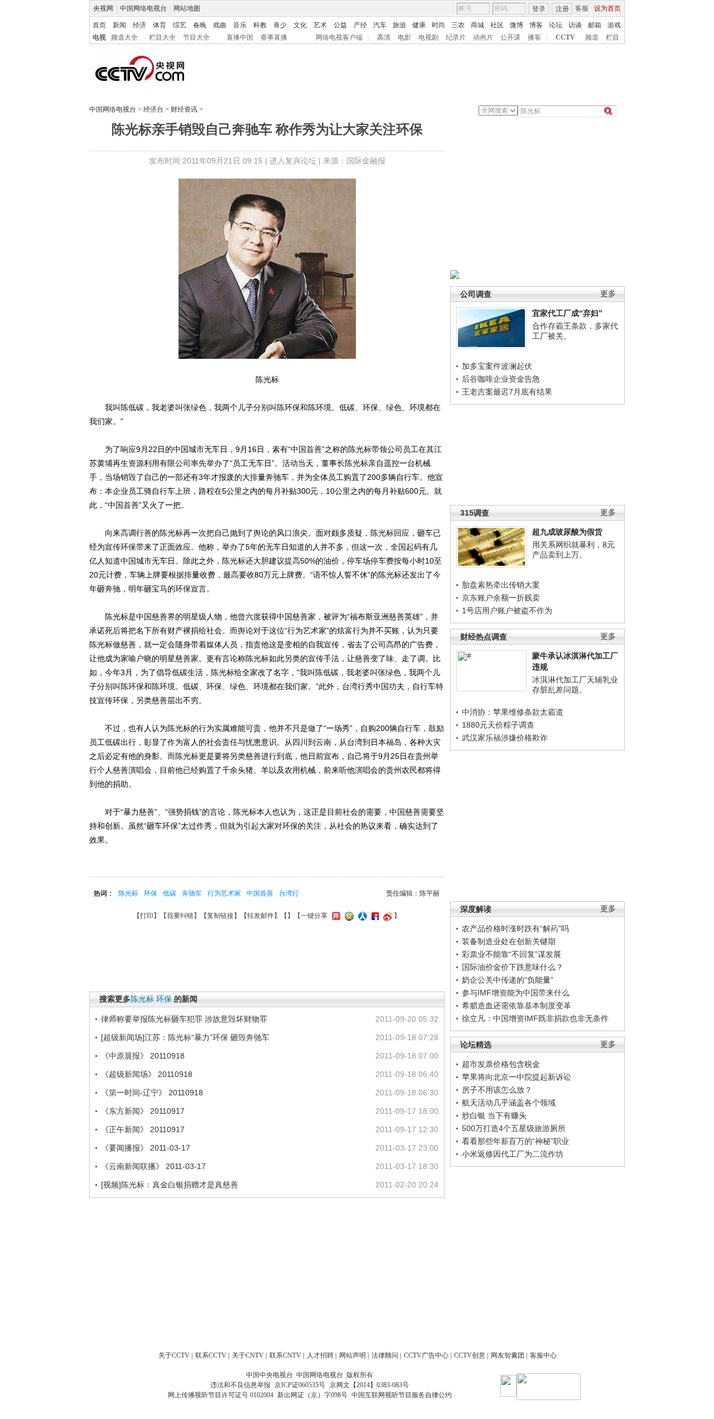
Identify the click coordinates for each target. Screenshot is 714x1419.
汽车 (380, 25)
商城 (477, 25)
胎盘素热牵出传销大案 (501, 584)
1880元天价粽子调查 (498, 724)
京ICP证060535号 (299, 1385)
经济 (139, 25)
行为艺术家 (224, 893)
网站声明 (352, 1355)
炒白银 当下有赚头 (494, 1115)
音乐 (240, 25)
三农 (458, 25)
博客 (536, 25)
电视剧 (428, 37)
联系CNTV (285, 1355)
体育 (159, 25)
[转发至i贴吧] (374, 916)
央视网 (103, 8)
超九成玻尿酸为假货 (567, 531)
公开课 (510, 37)
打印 (146, 916)
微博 (516, 25)
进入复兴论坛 (292, 160)
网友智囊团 (507, 1355)
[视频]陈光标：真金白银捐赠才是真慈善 (169, 1184)
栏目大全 (162, 37)
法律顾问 (385, 1355)
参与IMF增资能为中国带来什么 (516, 992)
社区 (497, 25)
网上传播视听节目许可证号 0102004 (220, 1395)
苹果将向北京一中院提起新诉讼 (516, 1076)
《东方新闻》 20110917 (143, 1111)
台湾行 (289, 893)
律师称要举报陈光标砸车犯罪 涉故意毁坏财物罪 (184, 1018)
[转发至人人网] (361, 916)
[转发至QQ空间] (348, 916)
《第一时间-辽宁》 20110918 (152, 1092)
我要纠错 (180, 916)
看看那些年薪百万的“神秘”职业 (515, 1141)
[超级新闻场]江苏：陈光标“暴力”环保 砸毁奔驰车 (185, 1037)
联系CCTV (210, 1355)
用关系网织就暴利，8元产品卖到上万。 (573, 549)
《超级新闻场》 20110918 (146, 1074)
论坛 (555, 25)
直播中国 (239, 37)
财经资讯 (184, 109)
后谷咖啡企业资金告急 (501, 378)
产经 (360, 25)
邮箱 (594, 25)
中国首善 (260, 893)
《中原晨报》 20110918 (143, 1055)
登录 (539, 9)
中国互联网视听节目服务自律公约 (401, 1395)
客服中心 (543, 1355)
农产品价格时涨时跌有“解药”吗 (515, 928)
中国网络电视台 (143, 8)
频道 (592, 37)
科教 (260, 25)
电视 (99, 37)
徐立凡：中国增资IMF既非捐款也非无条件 (535, 1018)
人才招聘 (320, 1355)
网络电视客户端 (339, 37)
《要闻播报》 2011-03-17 (145, 1147)
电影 (404, 37)
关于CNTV (248, 1355)
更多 (608, 294)
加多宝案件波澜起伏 (497, 366)
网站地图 (186, 8)
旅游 (399, 25)
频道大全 (124, 37)
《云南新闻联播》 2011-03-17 (153, 1166)
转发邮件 (260, 916)
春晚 (199, 25)
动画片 (483, 37)
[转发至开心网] (334, 916)
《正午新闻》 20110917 (143, 1129)
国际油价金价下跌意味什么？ (512, 967)
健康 (419, 25)
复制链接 (220, 916)
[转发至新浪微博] (386, 916)
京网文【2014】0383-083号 (369, 1385)
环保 (150, 893)
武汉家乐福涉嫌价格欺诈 (505, 737)
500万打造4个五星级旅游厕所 (514, 1128)
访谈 (575, 25)
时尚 (438, 25)
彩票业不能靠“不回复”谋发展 (511, 954)
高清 (383, 37)
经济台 (153, 109)
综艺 (179, 25)
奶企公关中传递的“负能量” (507, 979)
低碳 (169, 893)
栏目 (612, 37)
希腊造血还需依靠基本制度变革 (516, 1005)
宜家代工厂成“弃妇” (567, 313)
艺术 (320, 25)
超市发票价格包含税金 (501, 1064)
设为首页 (607, 8)
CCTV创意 (469, 1355)
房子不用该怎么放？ (497, 1089)
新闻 (119, 25)
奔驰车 (192, 893)
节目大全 (196, 37)
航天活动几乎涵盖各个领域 (509, 1102)
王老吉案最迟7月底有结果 (507, 391)
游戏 (614, 25)
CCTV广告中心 (426, 1355)
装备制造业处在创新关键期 (509, 941)
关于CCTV (174, 1355)
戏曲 (219, 25)
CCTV (565, 37)
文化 (300, 25)
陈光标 (128, 893)
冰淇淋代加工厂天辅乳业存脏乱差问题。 (575, 684)
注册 (562, 9)
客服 (581, 8)
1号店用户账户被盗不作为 (507, 610)
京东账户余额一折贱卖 (501, 597)
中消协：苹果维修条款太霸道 (512, 712)
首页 (99, 25)
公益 (340, 25)
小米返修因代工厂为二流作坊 (512, 1153)
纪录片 (456, 37)
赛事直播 (273, 37)
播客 (534, 37)
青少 (280, 25)
